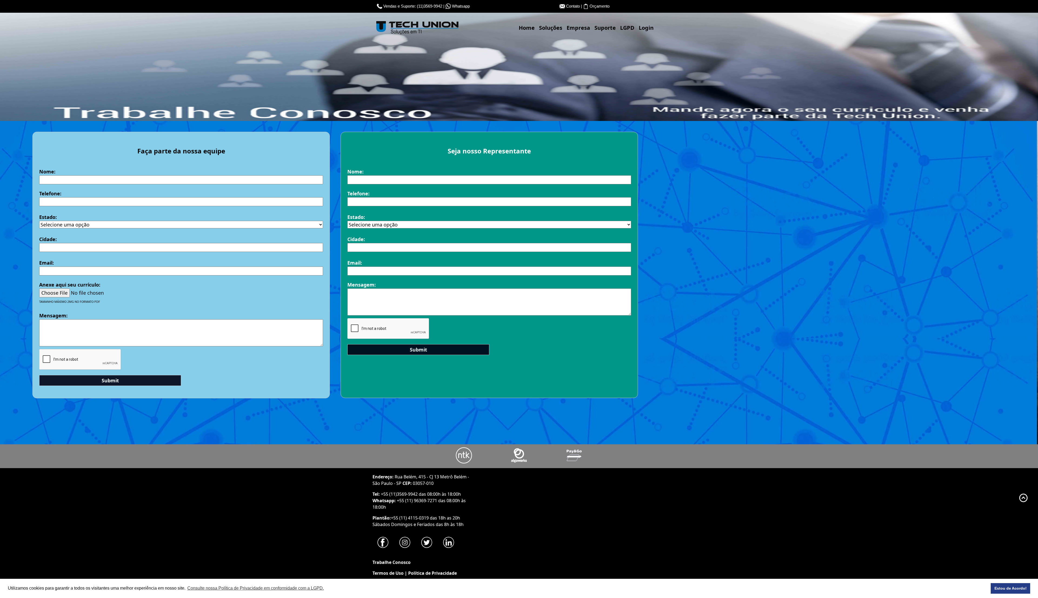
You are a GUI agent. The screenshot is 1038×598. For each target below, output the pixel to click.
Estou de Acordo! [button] (1010, 588)
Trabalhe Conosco (391, 562)
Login (646, 27)
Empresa (578, 27)
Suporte (605, 27)
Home (527, 27)
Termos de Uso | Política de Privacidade (414, 573)
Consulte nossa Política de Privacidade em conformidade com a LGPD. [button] (255, 588)
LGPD (627, 27)
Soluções (550, 27)
